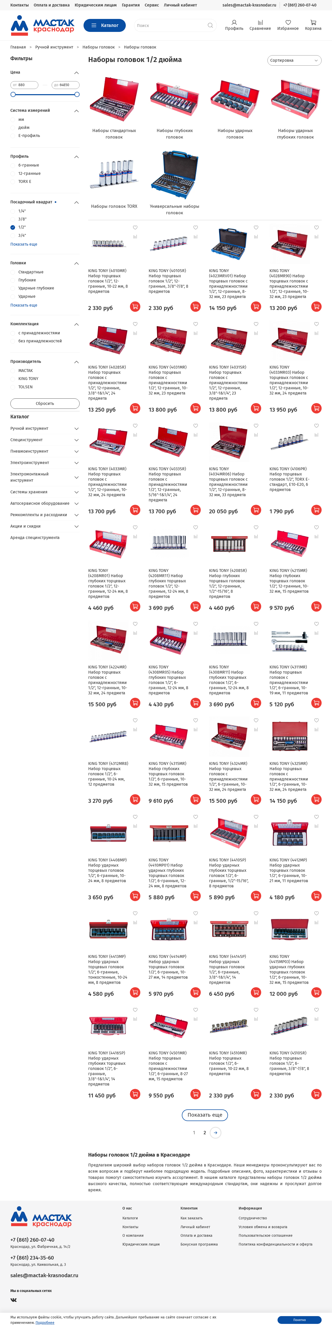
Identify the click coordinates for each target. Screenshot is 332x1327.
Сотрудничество (253, 1218)
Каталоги (130, 1218)
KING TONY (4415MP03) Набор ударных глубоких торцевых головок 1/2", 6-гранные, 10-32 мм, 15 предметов (289, 969)
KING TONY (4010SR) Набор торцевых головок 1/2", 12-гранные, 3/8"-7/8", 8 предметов (168, 281)
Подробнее (45, 1323)
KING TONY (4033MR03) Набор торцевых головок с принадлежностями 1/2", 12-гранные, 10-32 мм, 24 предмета (288, 380)
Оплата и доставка (52, 5)
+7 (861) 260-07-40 (299, 5)
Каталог (110, 25)
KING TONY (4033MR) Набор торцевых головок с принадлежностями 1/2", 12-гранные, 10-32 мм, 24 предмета (107, 481)
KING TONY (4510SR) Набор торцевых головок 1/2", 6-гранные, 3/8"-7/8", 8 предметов (289, 1063)
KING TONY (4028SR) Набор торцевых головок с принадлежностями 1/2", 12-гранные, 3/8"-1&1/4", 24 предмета (107, 383)
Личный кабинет (180, 5)
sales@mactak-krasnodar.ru (249, 5)
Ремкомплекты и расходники (38, 514)
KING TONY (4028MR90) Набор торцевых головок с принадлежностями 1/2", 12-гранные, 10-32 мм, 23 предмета (288, 283)
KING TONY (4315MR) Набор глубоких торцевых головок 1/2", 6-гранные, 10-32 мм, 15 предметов (168, 774)
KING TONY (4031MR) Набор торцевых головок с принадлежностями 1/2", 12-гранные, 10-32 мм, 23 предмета (168, 380)
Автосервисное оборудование (40, 503)
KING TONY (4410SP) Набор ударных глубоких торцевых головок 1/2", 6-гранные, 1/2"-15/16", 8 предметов (228, 873)
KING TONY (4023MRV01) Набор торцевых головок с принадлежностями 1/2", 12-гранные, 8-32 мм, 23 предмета (228, 283)
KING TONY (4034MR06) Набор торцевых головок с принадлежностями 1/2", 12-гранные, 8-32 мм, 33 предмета (228, 481)
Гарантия (131, 5)
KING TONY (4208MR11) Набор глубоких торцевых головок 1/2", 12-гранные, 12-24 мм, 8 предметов (168, 583)
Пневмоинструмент (29, 451)
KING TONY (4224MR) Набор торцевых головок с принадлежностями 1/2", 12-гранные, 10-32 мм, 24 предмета (107, 680)
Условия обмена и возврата (263, 1227)
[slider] (13, 94)
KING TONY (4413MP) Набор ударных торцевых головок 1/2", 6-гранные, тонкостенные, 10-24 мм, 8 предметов (107, 969)
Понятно (299, 1320)
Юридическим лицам (96, 5)
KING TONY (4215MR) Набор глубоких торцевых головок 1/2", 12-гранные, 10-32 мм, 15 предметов (289, 581)
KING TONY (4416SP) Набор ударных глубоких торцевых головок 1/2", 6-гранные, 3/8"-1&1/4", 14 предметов (107, 1068)
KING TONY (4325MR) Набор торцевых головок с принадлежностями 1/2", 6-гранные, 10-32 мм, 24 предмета (288, 776)
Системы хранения (28, 491)
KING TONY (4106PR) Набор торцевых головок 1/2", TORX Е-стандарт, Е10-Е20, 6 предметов (289, 479)
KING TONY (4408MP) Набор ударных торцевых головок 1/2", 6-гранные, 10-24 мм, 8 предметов (107, 870)
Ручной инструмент (29, 428)
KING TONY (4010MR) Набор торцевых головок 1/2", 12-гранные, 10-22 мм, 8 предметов (108, 281)
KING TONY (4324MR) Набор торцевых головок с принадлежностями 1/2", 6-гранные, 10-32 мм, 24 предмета (228, 776)
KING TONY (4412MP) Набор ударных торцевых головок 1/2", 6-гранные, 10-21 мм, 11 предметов (288, 870)
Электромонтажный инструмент (29, 477)
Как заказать (192, 1218)
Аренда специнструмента (35, 537)
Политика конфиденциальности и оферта (276, 1244)
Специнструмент (26, 439)
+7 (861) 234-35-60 (32, 1258)
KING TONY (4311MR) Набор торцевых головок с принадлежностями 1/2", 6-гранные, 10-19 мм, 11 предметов (288, 680)
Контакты (19, 5)
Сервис (152, 5)
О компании (133, 1235)
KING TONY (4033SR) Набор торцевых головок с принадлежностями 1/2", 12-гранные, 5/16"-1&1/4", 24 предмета (168, 484)
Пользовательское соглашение (266, 1235)
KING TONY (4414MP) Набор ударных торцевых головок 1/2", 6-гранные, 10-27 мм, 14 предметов (168, 967)
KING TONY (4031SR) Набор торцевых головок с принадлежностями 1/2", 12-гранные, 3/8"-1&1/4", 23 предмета (228, 383)
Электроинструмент (29, 462)
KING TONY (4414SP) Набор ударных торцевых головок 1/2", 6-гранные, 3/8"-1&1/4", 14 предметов (227, 969)
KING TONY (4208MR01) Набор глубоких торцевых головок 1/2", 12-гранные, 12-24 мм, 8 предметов (108, 583)
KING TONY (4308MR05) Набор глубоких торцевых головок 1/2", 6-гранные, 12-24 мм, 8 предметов (168, 680)
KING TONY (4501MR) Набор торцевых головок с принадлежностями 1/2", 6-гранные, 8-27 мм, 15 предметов (168, 1065)
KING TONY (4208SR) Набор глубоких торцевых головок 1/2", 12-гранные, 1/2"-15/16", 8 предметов (228, 583)
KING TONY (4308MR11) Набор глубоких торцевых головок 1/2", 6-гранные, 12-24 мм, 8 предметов (229, 680)
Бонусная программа (199, 1244)
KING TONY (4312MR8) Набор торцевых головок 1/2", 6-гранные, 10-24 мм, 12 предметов (108, 774)
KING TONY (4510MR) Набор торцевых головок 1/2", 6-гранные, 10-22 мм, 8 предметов (229, 1063)
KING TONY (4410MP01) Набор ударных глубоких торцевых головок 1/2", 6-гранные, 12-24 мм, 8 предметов (167, 873)
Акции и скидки (25, 526)
